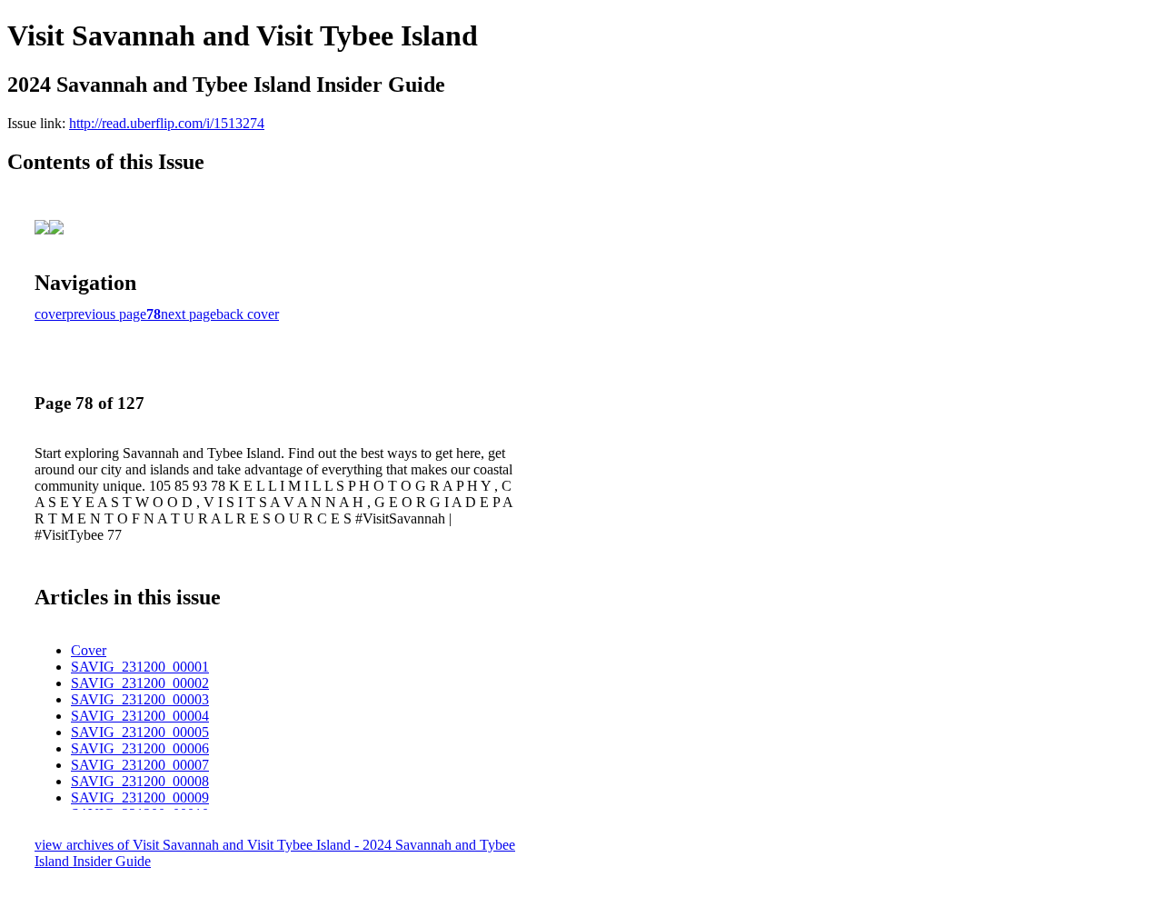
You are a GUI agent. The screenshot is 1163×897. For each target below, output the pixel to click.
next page (188, 314)
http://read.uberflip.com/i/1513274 (166, 123)
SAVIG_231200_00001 (140, 666)
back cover (247, 314)
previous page (106, 314)
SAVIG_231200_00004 (140, 715)
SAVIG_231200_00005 (140, 732)
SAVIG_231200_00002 (140, 683)
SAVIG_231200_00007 (140, 764)
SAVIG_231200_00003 (140, 699)
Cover (88, 650)
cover (50, 314)
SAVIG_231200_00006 (140, 748)
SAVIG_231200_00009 (140, 797)
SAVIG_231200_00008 (140, 781)
